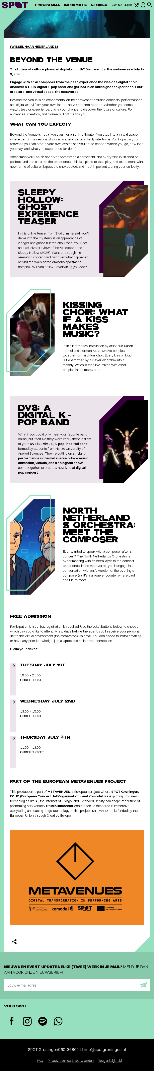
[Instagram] (27, 1022)
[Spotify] (42, 1022)
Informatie (75, 5)
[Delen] (14, 941)
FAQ (40, 1061)
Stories (99, 5)
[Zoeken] (149, 6)
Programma (47, 5)
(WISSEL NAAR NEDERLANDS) (34, 46)
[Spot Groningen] (15, 5)
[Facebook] (11, 1021)
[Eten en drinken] (136, 6)
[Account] (143, 6)
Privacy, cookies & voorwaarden (71, 1061)
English (128, 4)
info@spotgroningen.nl (105, 1049)
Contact (116, 4)
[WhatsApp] (58, 1022)
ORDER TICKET (32, 680)
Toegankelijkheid (110, 1061)
